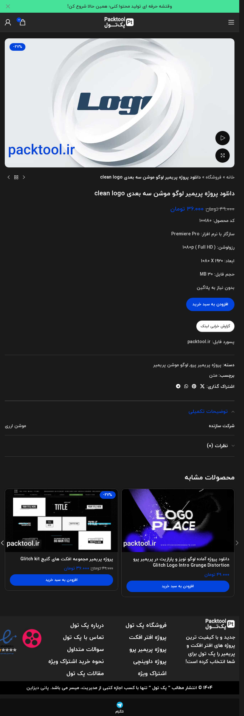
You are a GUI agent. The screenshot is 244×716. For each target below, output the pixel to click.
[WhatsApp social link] (186, 386)
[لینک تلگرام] (178, 386)
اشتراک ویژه (152, 673)
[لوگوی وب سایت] (120, 21)
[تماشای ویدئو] (222, 138)
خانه (230, 177)
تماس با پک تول (83, 637)
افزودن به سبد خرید (210, 304)
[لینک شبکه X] (202, 386)
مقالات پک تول (85, 673)
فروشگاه (213, 177)
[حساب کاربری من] (8, 22)
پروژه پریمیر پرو (205, 365)
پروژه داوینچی (149, 661)
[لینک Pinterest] (194, 386)
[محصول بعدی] (8, 177)
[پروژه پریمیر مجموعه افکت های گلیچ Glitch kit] (61, 520)
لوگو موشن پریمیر (170, 365)
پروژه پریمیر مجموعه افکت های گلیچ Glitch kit (66, 559)
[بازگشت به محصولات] (16, 177)
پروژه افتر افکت (147, 637)
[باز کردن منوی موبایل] (231, 22)
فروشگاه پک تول (145, 625)
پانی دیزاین (37, 688)
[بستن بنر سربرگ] (8, 6)
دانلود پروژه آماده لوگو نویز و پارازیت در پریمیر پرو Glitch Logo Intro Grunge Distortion (181, 562)
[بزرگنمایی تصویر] (222, 155)
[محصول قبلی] (24, 177)
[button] (178, 586)
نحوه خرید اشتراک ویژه (76, 661)
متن (213, 375)
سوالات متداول (85, 649)
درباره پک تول (87, 625)
